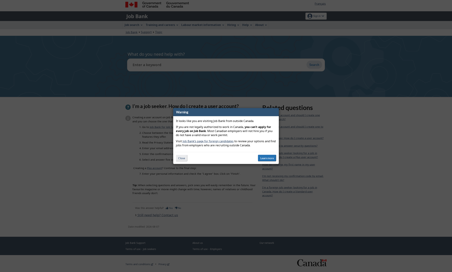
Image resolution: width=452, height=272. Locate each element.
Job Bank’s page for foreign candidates (208, 141)
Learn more (267, 158)
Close (181, 158)
